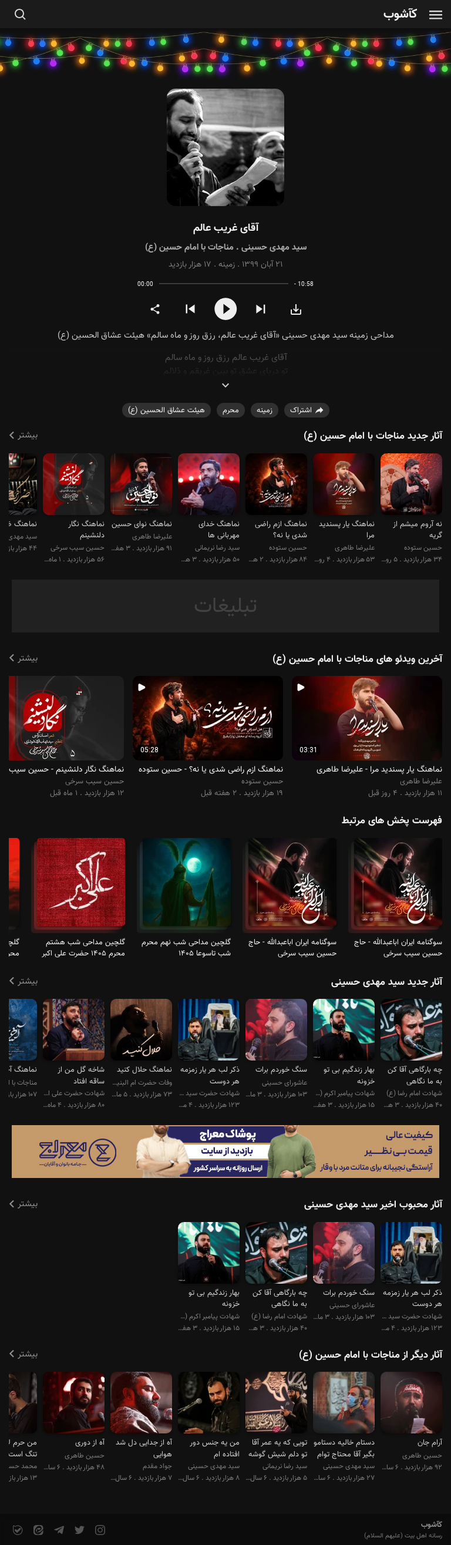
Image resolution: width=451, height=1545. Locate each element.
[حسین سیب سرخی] (74, 486)
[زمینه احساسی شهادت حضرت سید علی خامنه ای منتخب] (209, 1031)
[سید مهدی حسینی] (344, 1404)
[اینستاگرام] (99, 1530)
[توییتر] (78, 1530)
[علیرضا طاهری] (344, 486)
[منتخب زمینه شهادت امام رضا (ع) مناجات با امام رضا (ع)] (411, 1031)
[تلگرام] (58, 1530)
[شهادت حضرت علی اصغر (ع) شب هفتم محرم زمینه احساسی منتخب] (74, 1031)
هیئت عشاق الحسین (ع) (166, 410)
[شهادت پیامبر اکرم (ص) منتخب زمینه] (344, 1031)
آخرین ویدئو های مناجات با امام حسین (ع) (357, 659)
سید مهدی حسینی (274, 247)
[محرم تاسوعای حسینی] (187, 887)
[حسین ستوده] (411, 486)
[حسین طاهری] (411, 1404)
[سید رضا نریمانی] (209, 486)
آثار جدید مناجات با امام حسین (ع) (373, 436)
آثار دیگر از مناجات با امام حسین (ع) (370, 1355)
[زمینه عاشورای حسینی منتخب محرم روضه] (276, 1031)
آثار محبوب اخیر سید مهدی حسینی (373, 1205)
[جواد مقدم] (141, 1404)
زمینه (226, 264)
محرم (231, 410)
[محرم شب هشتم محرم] (81, 887)
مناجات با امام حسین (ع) (189, 247)
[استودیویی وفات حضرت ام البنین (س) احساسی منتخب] (141, 1031)
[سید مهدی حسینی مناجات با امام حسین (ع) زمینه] (225, 147)
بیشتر (28, 435)
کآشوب (400, 15)
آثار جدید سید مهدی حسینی (386, 982)
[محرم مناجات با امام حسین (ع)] (398, 887)
